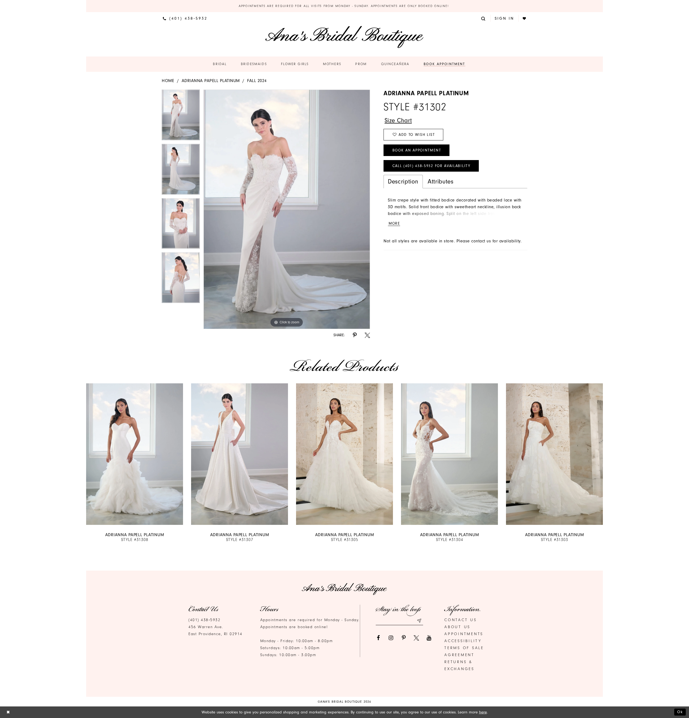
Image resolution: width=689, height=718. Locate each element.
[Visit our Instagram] (391, 638)
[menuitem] (185, 18)
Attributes (440, 181)
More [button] (394, 223)
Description (403, 181)
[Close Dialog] (8, 712)
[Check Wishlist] (524, 18)
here (483, 712)
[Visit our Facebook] (378, 638)
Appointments (463, 634)
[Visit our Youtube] (429, 638)
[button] (483, 18)
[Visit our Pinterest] (403, 638)
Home (168, 80)
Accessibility (463, 641)
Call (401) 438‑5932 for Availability (431, 166)
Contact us (460, 620)
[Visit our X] (416, 638)
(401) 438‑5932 (204, 620)
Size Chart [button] (398, 120)
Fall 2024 (257, 80)
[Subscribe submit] (419, 621)
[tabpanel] (181, 117)
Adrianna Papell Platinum (211, 80)
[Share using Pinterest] (354, 335)
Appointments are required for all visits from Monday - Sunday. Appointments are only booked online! (344, 6)
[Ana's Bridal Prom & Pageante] (344, 37)
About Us (457, 627)
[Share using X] (367, 335)
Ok (680, 712)
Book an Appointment (416, 150)
